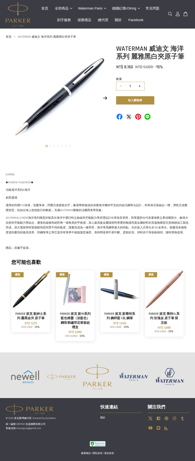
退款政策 (109, 453)
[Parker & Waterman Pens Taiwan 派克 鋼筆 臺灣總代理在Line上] (158, 429)
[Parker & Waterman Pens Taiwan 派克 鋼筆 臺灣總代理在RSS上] (166, 429)
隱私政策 (97, 453)
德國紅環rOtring (124, 8)
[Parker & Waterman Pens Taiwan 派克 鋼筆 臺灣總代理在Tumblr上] (182, 420)
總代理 (103, 20)
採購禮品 (84, 20)
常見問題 (152, 8)
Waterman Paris (90, 8)
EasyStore (50, 418)
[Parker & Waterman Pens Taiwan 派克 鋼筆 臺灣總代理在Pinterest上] (166, 420)
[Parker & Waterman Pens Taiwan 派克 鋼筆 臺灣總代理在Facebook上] (158, 420)
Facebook (135, 20)
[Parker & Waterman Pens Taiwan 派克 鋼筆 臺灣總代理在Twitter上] (150, 420)
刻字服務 (64, 20)
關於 (118, 20)
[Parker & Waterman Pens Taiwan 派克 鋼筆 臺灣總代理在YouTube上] (150, 429)
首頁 (44, 8)
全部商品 (62, 8)
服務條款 (86, 453)
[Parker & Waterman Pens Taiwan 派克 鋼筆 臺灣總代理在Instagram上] (174, 420)
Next (105, 98)
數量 (119, 79)
